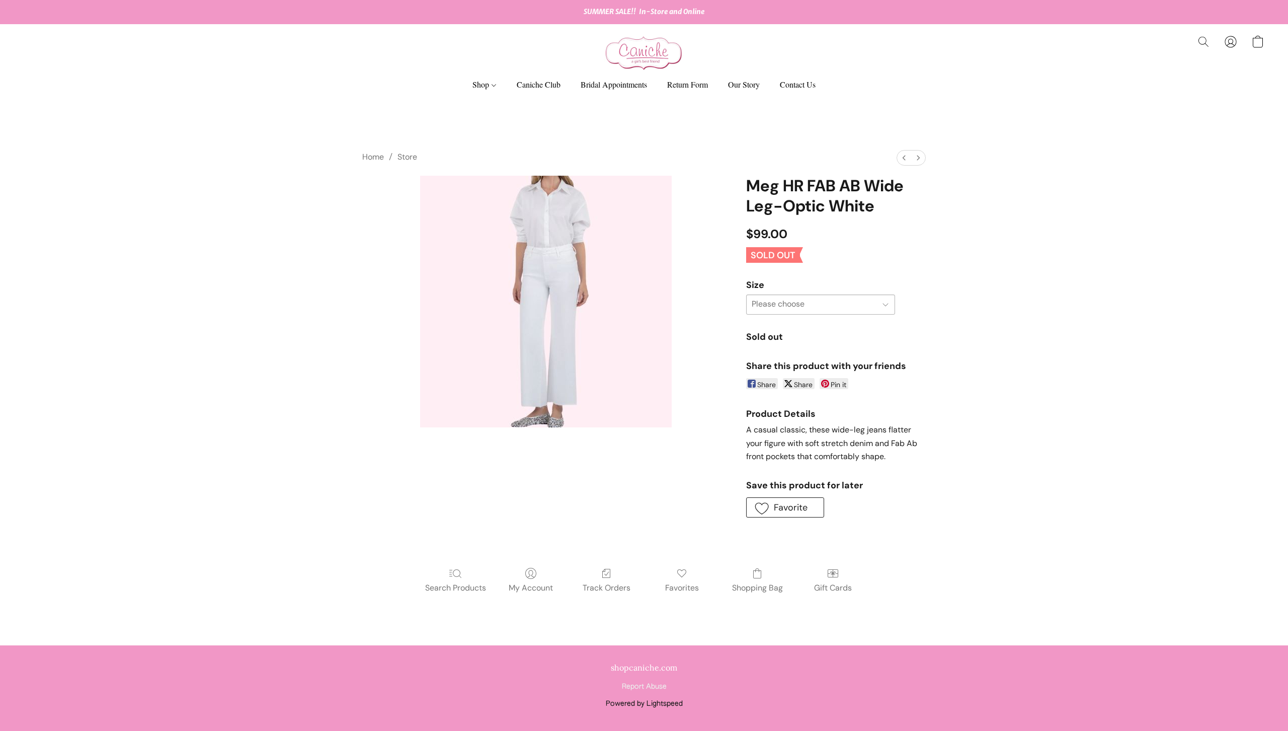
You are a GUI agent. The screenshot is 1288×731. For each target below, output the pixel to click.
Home (373, 157)
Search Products (455, 587)
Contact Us (798, 84)
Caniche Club (538, 84)
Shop (481, 84)
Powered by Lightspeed (644, 703)
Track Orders (606, 587)
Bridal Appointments (614, 84)
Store (407, 157)
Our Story (744, 84)
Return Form (687, 84)
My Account (531, 587)
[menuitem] (904, 158)
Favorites (682, 587)
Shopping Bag (757, 587)
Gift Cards (833, 587)
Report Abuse (644, 686)
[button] (644, 52)
